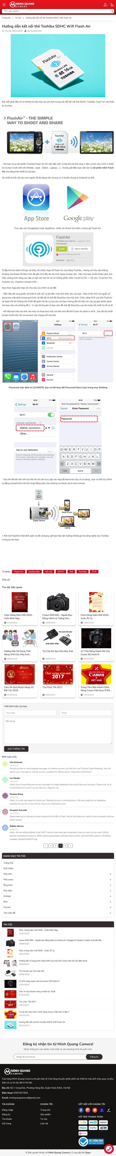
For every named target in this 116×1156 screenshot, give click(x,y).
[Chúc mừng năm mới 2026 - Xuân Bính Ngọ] (19, 602)
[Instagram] (87, 1110)
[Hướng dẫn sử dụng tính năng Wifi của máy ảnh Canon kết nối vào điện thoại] (19, 638)
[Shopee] (94, 1110)
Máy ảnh (7, 873)
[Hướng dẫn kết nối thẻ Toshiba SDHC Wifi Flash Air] (10, 1025)
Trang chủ (8, 862)
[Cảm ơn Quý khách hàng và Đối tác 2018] (19, 674)
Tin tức (43, 1119)
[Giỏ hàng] (112, 4)
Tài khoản (7, 1119)
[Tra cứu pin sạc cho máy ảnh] (58, 638)
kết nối (48, 571)
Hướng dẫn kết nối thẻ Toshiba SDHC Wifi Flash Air (42, 1022)
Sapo (88, 1152)
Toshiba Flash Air (36, 164)
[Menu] (4, 4)
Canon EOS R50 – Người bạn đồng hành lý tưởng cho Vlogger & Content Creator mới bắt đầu (57, 617)
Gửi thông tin (16, 748)
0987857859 (21, 1092)
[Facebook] (81, 1110)
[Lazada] (101, 1110)
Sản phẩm (45, 1114)
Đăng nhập (7, 1110)
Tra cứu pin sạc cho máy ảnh (57, 651)
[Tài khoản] (106, 4)
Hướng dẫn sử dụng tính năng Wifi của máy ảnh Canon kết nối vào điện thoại (17, 653)
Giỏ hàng (6, 1123)
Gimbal (7, 896)
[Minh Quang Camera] (20, 4)
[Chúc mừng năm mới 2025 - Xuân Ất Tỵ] (96, 602)
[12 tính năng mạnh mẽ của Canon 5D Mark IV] (96, 638)
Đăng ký (94, 1056)
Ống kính (7, 885)
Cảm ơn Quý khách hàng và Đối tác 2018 (19, 689)
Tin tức (7, 924)
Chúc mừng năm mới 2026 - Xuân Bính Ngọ (18, 617)
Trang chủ (45, 1110)
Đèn (5, 901)
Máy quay (8, 879)
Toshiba (82, 571)
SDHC (61, 571)
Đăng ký (6, 1114)
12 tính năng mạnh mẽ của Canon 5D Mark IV (95, 653)
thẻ (71, 571)
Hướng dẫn (34, 571)
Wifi (94, 571)
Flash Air (96, 228)
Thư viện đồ (9, 912)
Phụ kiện (7, 890)
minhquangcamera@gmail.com (24, 1097)
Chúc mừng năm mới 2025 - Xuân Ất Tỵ (95, 617)
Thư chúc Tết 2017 (52, 687)
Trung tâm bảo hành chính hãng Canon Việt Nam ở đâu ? (96, 689)
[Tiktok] (108, 1110)
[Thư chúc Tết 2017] (58, 674)
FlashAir (16, 535)
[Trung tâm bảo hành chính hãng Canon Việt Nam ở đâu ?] (96, 674)
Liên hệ (44, 1123)
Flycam (7, 907)
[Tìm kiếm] (112, 11)
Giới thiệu (8, 868)
